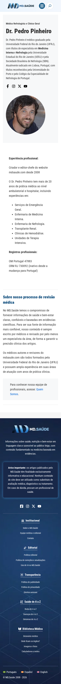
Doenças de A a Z (30, 614)
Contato (30, 538)
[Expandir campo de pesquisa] (49, 5)
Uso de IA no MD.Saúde (30, 565)
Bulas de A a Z (30, 609)
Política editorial (30, 555)
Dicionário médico (30, 636)
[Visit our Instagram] (27, 506)
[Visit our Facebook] (21, 506)
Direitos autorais (30, 592)
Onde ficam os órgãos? (30, 641)
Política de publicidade (30, 582)
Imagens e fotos (30, 646)
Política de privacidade (30, 587)
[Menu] (42, 6)
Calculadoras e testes (30, 651)
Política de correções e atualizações (30, 560)
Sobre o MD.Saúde (30, 528)
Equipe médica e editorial (30, 533)
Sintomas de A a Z (30, 619)
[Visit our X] (33, 506)
